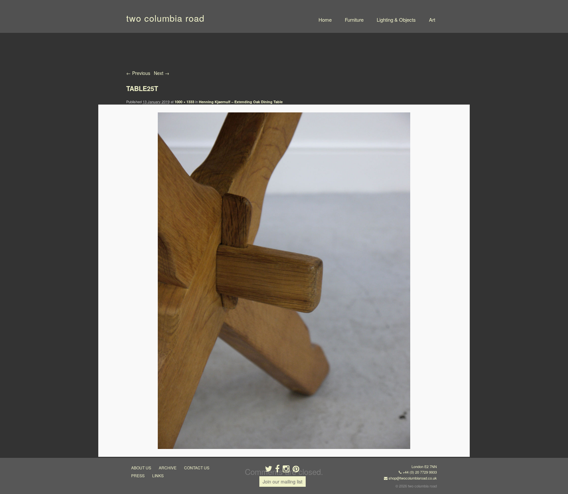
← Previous (138, 73)
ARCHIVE (168, 467)
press (138, 475)
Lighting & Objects (396, 19)
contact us (196, 467)
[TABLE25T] (284, 280)
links (158, 475)
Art (432, 19)
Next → (161, 73)
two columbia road (165, 18)
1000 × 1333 (184, 101)
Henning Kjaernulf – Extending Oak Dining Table (241, 101)
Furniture (354, 19)
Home (325, 19)
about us (141, 467)
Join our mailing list (282, 481)
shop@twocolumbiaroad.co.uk (413, 478)
